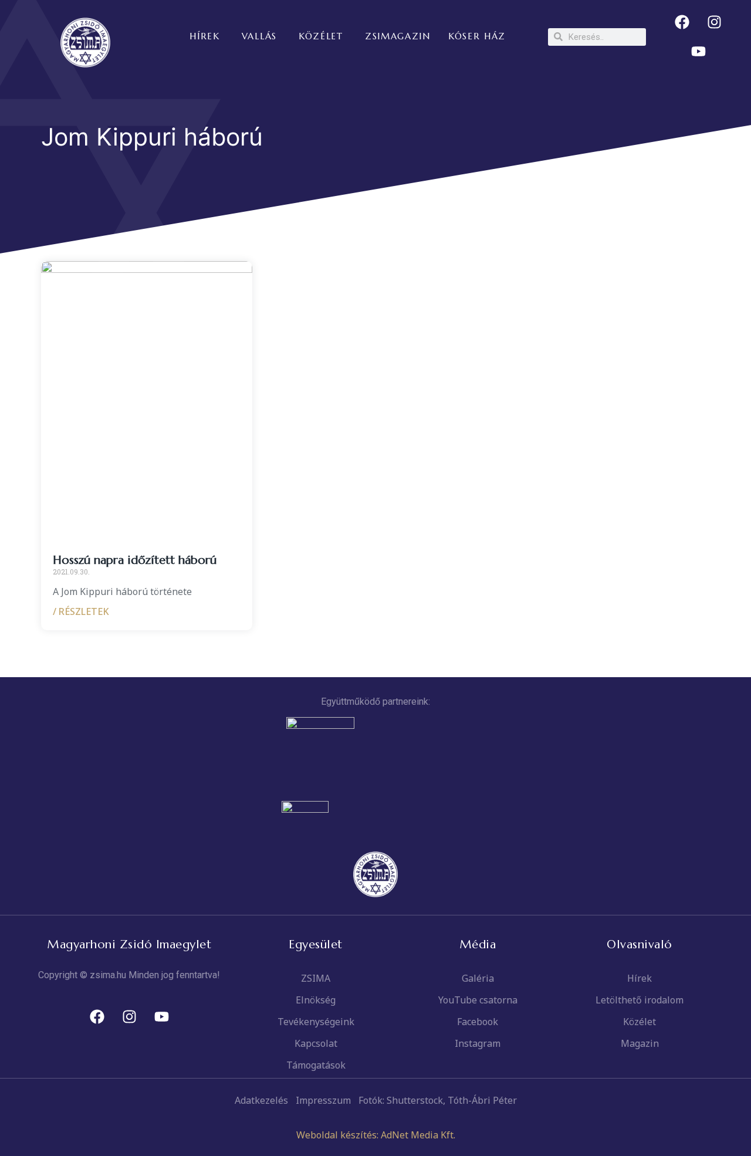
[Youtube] (698, 51)
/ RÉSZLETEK (81, 611)
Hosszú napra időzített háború (134, 560)
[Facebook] (682, 22)
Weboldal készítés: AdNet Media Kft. (375, 1134)
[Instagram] (714, 22)
